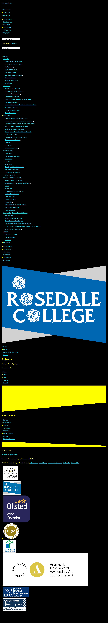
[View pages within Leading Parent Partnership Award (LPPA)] (30, 183)
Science (5, 355)
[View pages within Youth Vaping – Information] (21, 229)
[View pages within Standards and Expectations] (22, 75)
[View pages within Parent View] (12, 202)
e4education (34, 463)
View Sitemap (43, 463)
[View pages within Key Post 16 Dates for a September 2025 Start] (33, 121)
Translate (14, 43)
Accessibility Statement (55, 463)
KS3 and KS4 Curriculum (10, 352)
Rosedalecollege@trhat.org (10, 454)
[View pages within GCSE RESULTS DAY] (18, 148)
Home (5, 347)
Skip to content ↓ (7, 3)
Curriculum (6, 349)
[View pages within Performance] (13, 67)
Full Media (66, 463)
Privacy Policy (75, 463)
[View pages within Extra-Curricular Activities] (20, 94)
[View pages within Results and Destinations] (20, 140)
